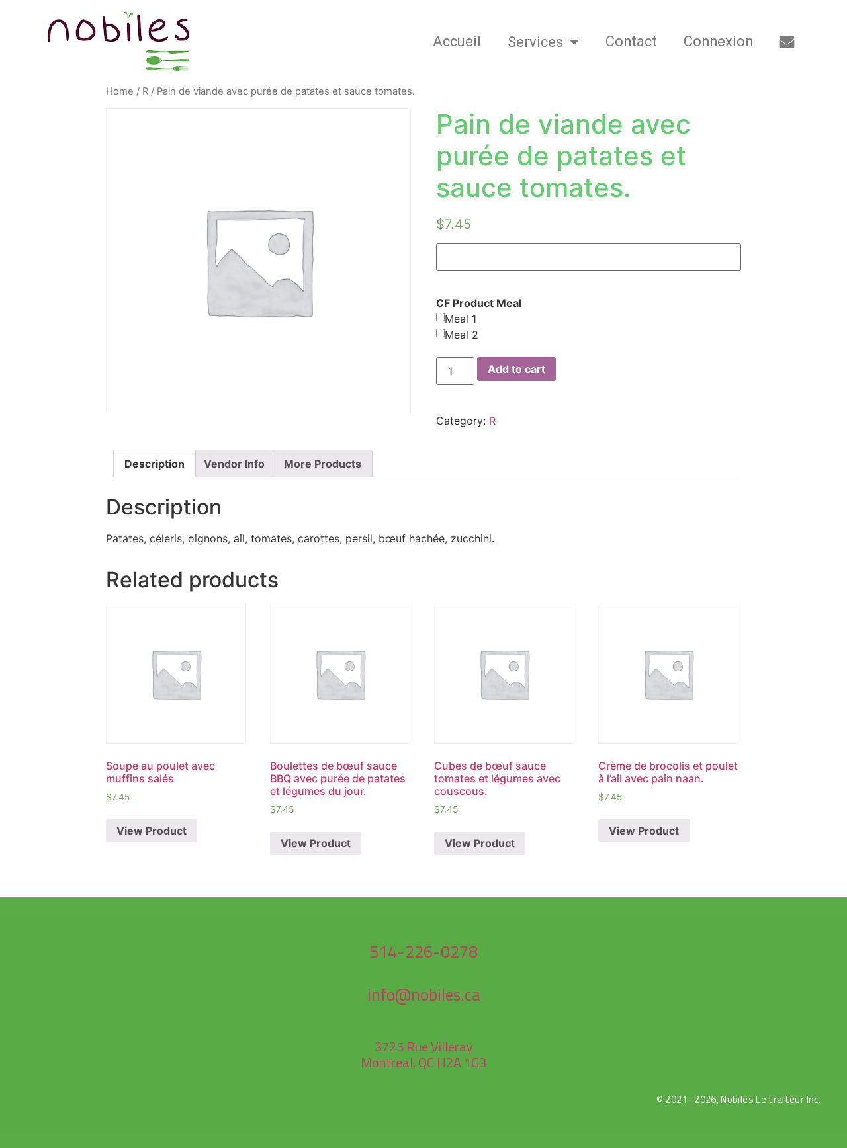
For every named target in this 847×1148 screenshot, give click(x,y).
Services (535, 42)
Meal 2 (461, 334)
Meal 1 (460, 318)
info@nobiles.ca (423, 994)
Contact (631, 41)
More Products (322, 463)
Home (120, 91)
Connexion (718, 41)
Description (154, 463)
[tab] (154, 463)
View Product (151, 830)
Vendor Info (234, 463)
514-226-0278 (423, 951)
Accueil (457, 41)
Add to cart (516, 369)
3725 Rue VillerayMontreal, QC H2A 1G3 (423, 1054)
